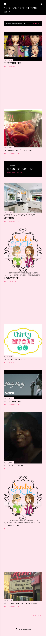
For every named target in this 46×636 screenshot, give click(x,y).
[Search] (41, 3)
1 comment (12, 281)
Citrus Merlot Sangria (18, 150)
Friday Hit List (12, 401)
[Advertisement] (23, 88)
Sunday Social (12, 278)
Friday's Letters (13, 465)
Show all (36, 23)
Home (7, 12)
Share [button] (5, 66)
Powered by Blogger (24, 629)
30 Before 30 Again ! (15, 359)
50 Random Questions (20, 168)
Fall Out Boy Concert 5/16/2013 (22, 603)
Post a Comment (14, 66)
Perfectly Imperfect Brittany (20, 8)
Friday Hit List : (13, 63)
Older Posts (37, 615)
